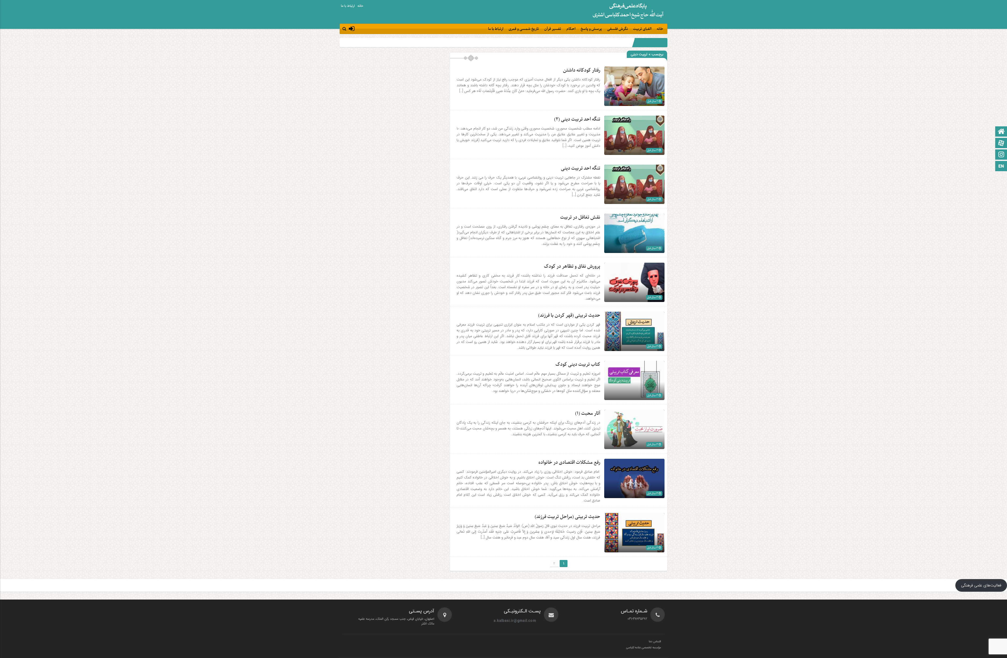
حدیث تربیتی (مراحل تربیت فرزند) (567, 516)
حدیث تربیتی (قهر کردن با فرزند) (569, 315)
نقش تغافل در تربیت (580, 217)
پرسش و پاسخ (591, 29)
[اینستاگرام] (1001, 155)
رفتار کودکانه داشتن (581, 70)
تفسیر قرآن (552, 29)
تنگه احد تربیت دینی (580, 168)
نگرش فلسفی (617, 29)
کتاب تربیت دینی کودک (577, 364)
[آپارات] (1001, 143)
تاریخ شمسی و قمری (523, 29)
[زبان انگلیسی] (1001, 166)
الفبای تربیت (642, 29)
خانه (360, 6)
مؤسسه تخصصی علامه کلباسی (643, 647)
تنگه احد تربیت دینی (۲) (577, 119)
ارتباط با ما (348, 6)
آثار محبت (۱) (587, 413)
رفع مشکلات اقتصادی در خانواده (569, 462)
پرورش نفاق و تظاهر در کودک (572, 266)
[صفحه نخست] (1001, 132)
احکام (570, 29)
